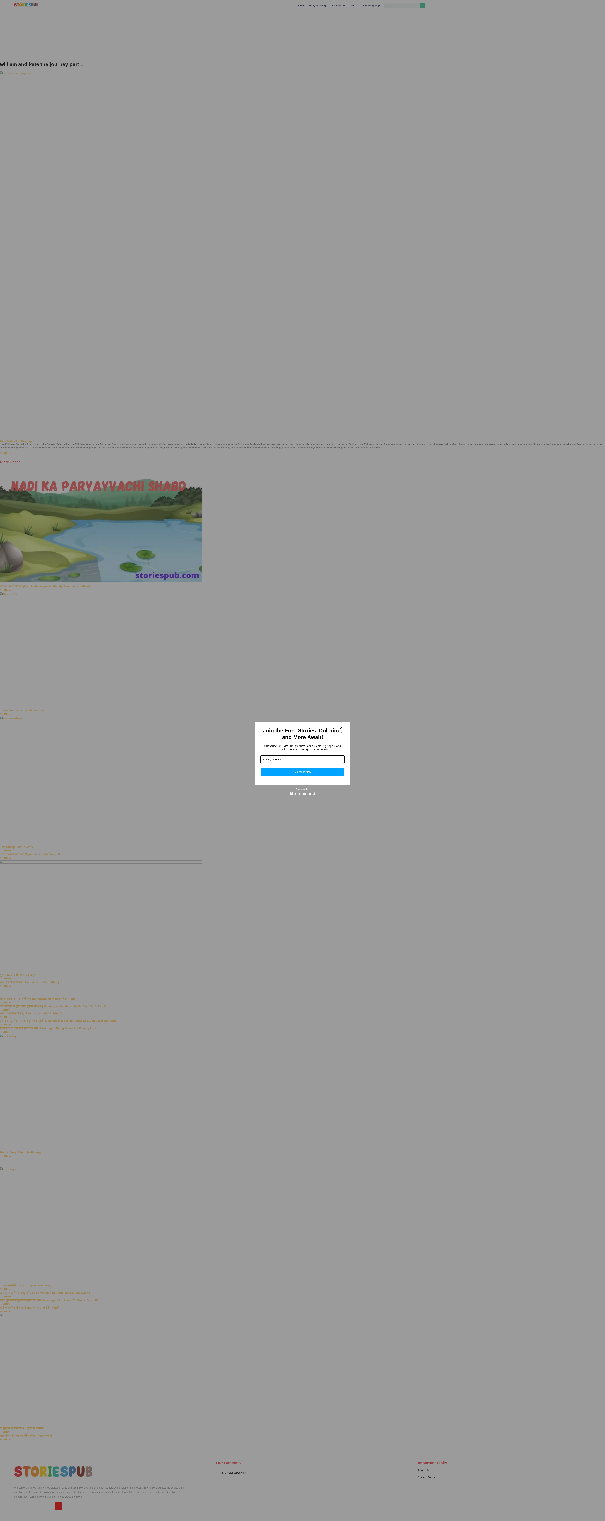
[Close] (341, 727)
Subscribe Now (302, 772)
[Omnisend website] (302, 792)
